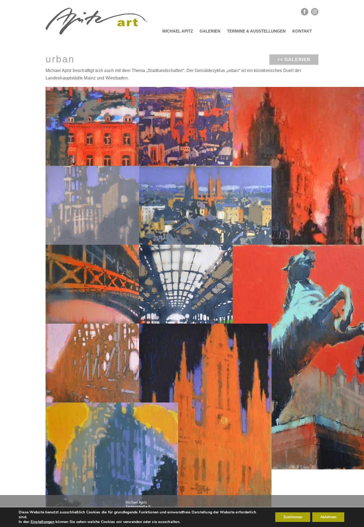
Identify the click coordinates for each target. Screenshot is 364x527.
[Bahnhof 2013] (205, 299)
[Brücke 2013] (112, 299)
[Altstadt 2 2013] (205, 141)
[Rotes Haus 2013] (112, 141)
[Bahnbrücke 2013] (112, 378)
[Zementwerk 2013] (112, 220)
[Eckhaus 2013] (112, 457)
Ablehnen (328, 517)
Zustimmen (292, 517)
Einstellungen (42, 522)
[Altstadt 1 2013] (205, 220)
